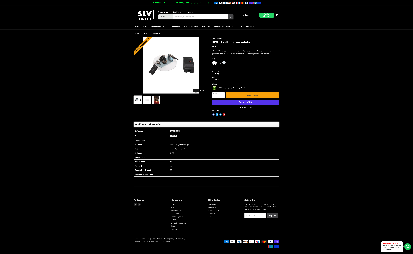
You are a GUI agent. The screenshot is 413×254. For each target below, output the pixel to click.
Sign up (272, 215)
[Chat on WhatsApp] (407, 246)
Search (210, 217)
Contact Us (211, 214)
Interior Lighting (157, 26)
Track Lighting (174, 26)
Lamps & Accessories (223, 26)
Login (247, 15)
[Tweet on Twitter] (217, 114)
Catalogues (250, 26)
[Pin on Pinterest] (224, 114)
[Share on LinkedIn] (220, 114)
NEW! (144, 26)
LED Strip (206, 26)
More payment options (246, 107)
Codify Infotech (165, 242)
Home (136, 26)
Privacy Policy (213, 204)
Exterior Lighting (191, 26)
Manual (173, 136)
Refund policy (180, 239)
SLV (216, 46)
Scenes (239, 26)
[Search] (230, 16)
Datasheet (175, 131)
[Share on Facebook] (213, 114)
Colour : (215, 59)
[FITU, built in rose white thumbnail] (138, 100)
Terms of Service (213, 207)
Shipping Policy (213, 210)
